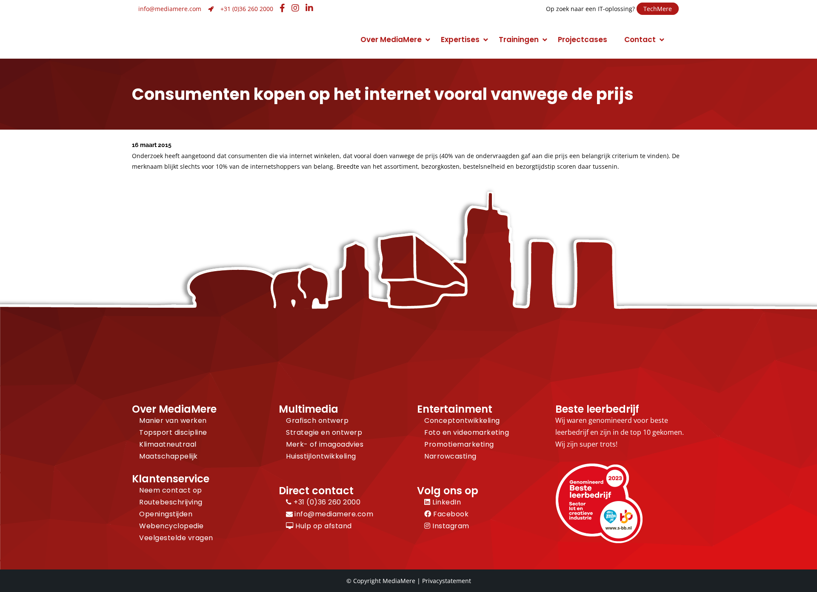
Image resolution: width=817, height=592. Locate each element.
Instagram (450, 526)
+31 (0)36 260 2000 (246, 9)
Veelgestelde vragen (176, 538)
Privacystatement (446, 581)
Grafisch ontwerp (317, 420)
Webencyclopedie (171, 526)
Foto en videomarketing (466, 432)
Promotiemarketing (459, 444)
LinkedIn (446, 502)
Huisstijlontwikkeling (321, 456)
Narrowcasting (450, 456)
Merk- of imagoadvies (324, 444)
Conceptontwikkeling (462, 420)
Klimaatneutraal (168, 444)
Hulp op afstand (323, 526)
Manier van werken (173, 420)
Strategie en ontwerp (324, 432)
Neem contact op (170, 490)
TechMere (657, 9)
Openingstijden (165, 514)
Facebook (449, 514)
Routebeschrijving (171, 502)
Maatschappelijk (168, 456)
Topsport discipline (173, 432)
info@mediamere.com (169, 9)
